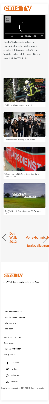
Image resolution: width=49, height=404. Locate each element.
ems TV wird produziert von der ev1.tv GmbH (22, 282)
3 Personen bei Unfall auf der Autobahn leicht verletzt (22, 175)
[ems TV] (18, 10)
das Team (9, 328)
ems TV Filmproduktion (15, 317)
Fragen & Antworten (12, 349)
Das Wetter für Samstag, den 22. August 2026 (22, 212)
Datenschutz (9, 343)
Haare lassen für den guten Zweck (19, 140)
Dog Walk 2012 (13, 237)
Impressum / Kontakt (13, 337)
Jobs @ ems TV (10, 354)
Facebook (14, 362)
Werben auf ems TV (13, 311)
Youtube (14, 381)
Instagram (14, 375)
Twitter (13, 369)
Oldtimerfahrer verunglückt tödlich (20, 105)
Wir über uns (10, 323)
